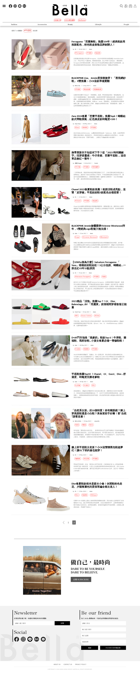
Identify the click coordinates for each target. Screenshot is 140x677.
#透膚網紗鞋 (98, 89)
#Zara (77, 127)
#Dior (77, 495)
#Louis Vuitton (86, 315)
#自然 (77, 425)
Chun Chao (78, 124)
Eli (75, 49)
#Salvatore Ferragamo (82, 276)
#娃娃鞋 (97, 53)
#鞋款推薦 (87, 89)
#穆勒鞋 (77, 458)
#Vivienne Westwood (90, 237)
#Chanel (78, 201)
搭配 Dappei (78, 163)
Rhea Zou (77, 85)
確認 (89, 648)
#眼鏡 (84, 425)
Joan (76, 233)
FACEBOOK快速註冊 (113, 648)
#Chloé (97, 315)
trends (96, 163)
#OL (93, 385)
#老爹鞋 (84, 495)
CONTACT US (68, 664)
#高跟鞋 (86, 349)
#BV (76, 315)
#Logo (77, 237)
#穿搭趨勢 (95, 167)
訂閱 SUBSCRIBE (81, 579)
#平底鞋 (89, 53)
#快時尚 (85, 127)
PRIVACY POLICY (80, 664)
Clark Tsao (78, 312)
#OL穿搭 (86, 458)
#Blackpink (104, 237)
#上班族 (77, 385)
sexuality (96, 421)
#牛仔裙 (77, 167)
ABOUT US (57, 664)
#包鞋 (104, 276)
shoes (90, 49)
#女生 (91, 425)
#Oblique (94, 495)
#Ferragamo (79, 53)
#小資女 (77, 349)
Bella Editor (78, 421)
